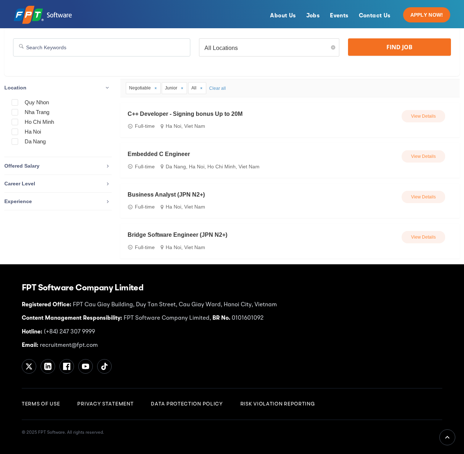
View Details (423, 116)
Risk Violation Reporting (277, 404)
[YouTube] (85, 366)
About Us (283, 16)
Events (339, 16)
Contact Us (375, 16)
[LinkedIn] (48, 366)
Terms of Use (41, 404)
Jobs (313, 16)
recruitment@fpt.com (68, 345)
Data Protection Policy (187, 404)
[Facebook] (66, 366)
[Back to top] (447, 437)
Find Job (399, 47)
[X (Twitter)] (29, 366)
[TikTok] (104, 366)
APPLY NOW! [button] (426, 15)
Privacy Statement (105, 404)
